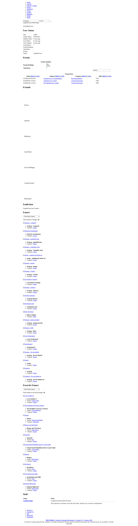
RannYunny (35, 430)
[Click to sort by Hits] (104, 76)
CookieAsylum (28, 501)
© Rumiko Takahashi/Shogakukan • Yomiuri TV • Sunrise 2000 (69, 520)
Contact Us (30, 512)
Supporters (30, 517)
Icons (34, 316)
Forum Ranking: (28, 47)
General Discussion (77, 81)
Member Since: (27, 39)
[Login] (50, 21)
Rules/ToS (30, 515)
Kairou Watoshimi (37, 420)
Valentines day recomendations (53, 78)
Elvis (33, 469)
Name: (25, 53)
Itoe (33, 439)
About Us (30, 510)
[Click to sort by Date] (32, 76)
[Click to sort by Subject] (57, 76)
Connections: (27, 45)
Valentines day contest (50, 81)
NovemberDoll (36, 410)
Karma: (25, 51)
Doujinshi (36, 422)
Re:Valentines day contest (51, 83)
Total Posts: (26, 49)
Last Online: (27, 41)
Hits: (24, 35)
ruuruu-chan (35, 400)
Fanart (35, 228)
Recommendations (76, 78)
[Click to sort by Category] (84, 76)
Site (28, 513)
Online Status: (27, 37)
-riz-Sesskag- (35, 449)
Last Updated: (27, 43)
